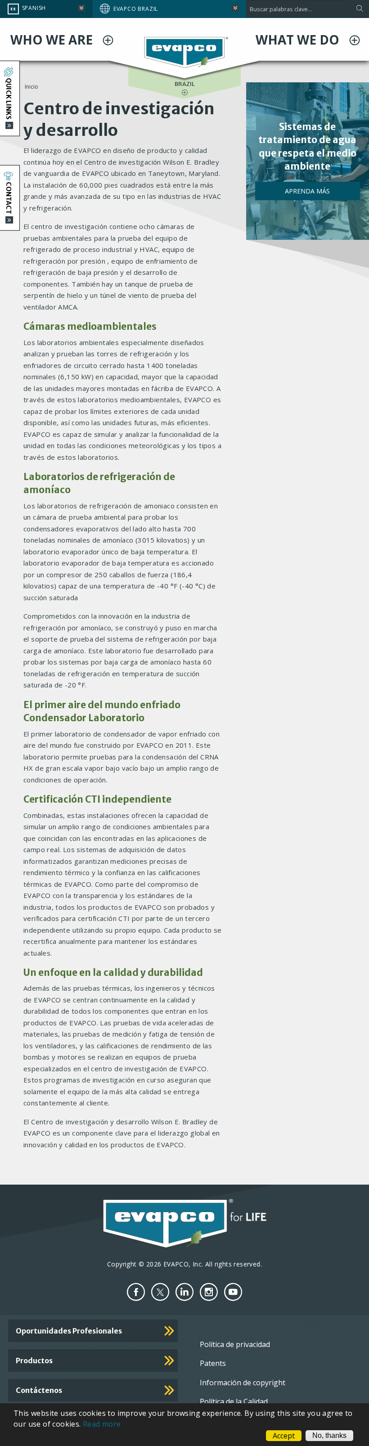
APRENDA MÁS (307, 191)
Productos (34, 1360)
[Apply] (359, 9)
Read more (102, 1424)
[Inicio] (185, 52)
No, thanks (329, 1435)
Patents (213, 1363)
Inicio (31, 86)
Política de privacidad (235, 1344)
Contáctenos (39, 1390)
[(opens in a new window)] (136, 1291)
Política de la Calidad (234, 1401)
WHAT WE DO (299, 39)
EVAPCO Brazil (135, 9)
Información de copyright (242, 1383)
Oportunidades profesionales (69, 1330)
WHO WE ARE (53, 39)
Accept (284, 1436)
